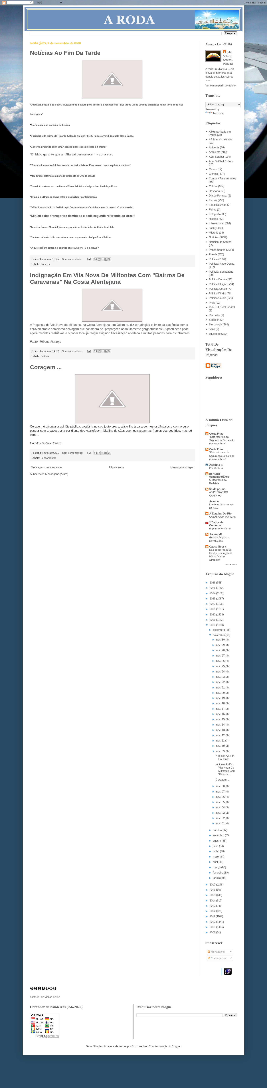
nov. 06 (220, 796)
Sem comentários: (73, 259)
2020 (213, 614)
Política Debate (218, 279)
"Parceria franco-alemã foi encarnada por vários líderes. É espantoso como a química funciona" (81, 165)
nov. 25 (220, 666)
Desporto (214, 191)
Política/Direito (217, 293)
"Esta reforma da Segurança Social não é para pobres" (221, 440)
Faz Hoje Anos (217, 204)
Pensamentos (48, 458)
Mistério (213, 232)
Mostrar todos (231, 564)
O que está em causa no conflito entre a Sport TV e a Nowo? (65, 247)
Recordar (214, 315)
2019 (213, 619)
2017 (213, 884)
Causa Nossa (217, 546)
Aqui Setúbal (216, 156)
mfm (229, 52)
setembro (219, 835)
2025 (213, 587)
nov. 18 (220, 703)
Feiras (212, 209)
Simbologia (215, 324)
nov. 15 (220, 719)
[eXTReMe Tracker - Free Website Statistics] (228, 973)
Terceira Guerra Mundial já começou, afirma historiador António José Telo (72, 227)
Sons (212, 329)
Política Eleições (218, 284)
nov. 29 (220, 645)
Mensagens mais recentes (46, 467)
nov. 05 (220, 802)
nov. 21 (220, 687)
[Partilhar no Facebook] (106, 259)
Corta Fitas (216, 433)
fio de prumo (217, 489)
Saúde (213, 319)
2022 (213, 603)
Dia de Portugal (218, 195)
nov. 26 (220, 660)
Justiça (213, 228)
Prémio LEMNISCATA (222, 307)
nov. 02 (220, 818)
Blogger (176, 1046)
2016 (213, 889)
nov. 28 (220, 650)
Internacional (216, 223)
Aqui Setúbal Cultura (221, 161)
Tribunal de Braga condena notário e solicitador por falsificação (64, 197)
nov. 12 (220, 735)
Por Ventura (216, 468)
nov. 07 (220, 791)
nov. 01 (220, 823)
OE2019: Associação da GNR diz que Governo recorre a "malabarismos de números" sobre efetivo (82, 207)
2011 (213, 916)
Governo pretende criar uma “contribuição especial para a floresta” (69, 146)
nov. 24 (220, 671)
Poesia (213, 254)
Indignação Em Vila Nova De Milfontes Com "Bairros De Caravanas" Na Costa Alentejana (107, 278)
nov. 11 (220, 740)
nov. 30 (220, 639)
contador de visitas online (45, 996)
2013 (213, 905)
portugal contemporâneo (219, 475)
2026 (213, 582)
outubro (218, 830)
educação (215, 333)
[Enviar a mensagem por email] (95, 259)
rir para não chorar (220, 528)
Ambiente (214, 151)
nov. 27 (220, 655)
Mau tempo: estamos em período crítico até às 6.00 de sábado (63, 176)
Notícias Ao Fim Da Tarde (65, 53)
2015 (213, 895)
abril (216, 861)
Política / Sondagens (221, 271)
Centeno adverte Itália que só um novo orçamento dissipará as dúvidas (71, 237)
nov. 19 (220, 698)
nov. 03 (220, 812)
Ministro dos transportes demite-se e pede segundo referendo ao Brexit (83, 215)
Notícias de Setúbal (220, 241)
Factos (213, 200)
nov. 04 (220, 807)
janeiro (217, 877)
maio (216, 856)
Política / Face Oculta (221, 263)
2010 (213, 921)
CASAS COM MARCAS (222, 516)
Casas (213, 169)
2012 (213, 911)
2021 (213, 609)
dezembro (219, 629)
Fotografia (215, 214)
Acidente (214, 147)
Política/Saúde (217, 297)
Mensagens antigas (182, 467)
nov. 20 (220, 692)
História (213, 218)
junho (216, 851)
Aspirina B (216, 464)
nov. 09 (220, 751)
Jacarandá (215, 534)
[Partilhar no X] (102, 259)
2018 (213, 625)
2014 (213, 900)
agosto (217, 840)
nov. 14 (220, 724)
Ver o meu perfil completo (220, 85)
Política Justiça (218, 288)
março (217, 867)
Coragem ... (46, 367)
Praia (212, 302)
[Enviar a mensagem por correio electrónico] (88, 259)
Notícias (45, 264)
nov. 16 (220, 714)
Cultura (213, 186)
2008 (213, 932)
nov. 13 (220, 730)
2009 (213, 927)
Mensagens (217, 951)
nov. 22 (220, 682)
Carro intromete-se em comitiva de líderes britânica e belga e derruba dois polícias (74, 186)
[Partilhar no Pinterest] (109, 259)
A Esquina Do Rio (220, 513)
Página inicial (116, 467)
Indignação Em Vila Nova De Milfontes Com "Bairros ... (226, 769)
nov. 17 (220, 708)
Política (45, 356)
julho (216, 846)
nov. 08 (220, 786)
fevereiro (218, 872)
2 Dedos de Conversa (216, 524)
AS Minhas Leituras (220, 139)
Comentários (218, 958)
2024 (213, 593)
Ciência (213, 173)
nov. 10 (220, 745)
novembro (219, 635)
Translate (218, 113)
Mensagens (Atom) (56, 473)
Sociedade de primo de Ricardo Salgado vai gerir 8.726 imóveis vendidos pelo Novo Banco (82, 136)
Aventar (214, 501)
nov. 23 (220, 676)
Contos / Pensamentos (222, 178)
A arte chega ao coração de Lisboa (50, 125)
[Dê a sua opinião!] (99, 259)
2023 (213, 598)
